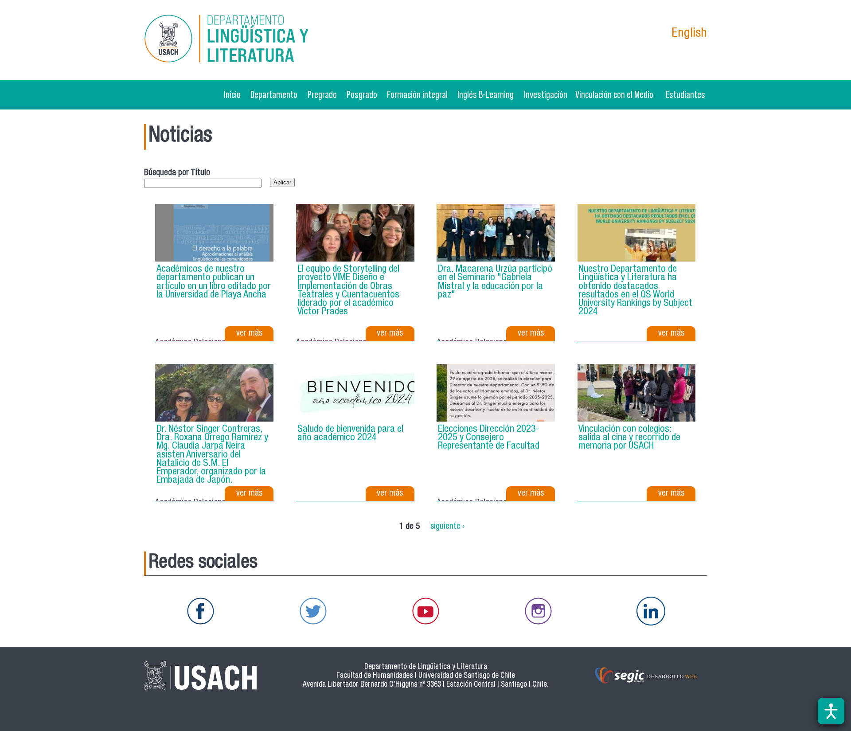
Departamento (273, 94)
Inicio (232, 94)
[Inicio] (234, 40)
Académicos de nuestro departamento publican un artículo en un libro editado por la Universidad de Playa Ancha (213, 282)
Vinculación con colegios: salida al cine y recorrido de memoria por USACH (629, 438)
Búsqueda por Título (177, 173)
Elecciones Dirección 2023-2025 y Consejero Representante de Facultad (488, 438)
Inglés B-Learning (485, 94)
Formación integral (417, 94)
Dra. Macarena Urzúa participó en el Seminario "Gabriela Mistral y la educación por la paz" (495, 282)
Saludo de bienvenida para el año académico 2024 (350, 434)
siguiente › (447, 526)
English (689, 33)
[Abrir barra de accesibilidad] (831, 711)
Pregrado (322, 94)
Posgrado (362, 94)
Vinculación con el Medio (614, 94)
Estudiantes (685, 94)
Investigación (545, 94)
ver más (249, 333)
